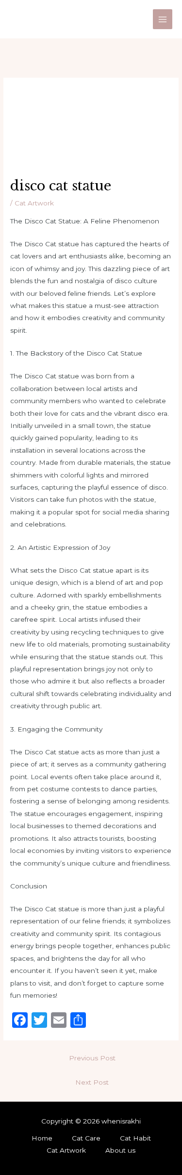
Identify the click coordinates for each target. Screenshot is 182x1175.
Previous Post (92, 1058)
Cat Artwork (34, 203)
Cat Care (86, 1138)
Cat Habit (135, 1138)
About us (120, 1150)
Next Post (92, 1082)
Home (42, 1138)
